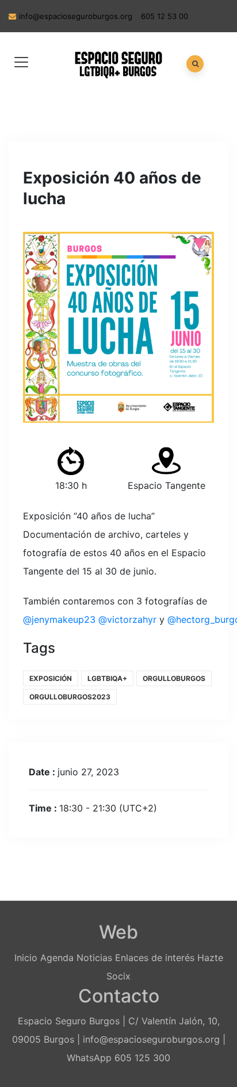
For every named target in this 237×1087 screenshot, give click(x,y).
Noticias (94, 957)
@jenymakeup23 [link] (59, 619)
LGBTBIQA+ (107, 678)
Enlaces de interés (154, 957)
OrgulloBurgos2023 (69, 696)
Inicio (25, 957)
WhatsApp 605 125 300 (118, 1057)
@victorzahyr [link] (127, 619)
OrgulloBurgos (174, 678)
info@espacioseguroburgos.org (75, 16)
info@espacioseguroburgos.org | (154, 1039)
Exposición (50, 678)
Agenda (57, 957)
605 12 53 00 (164, 16)
